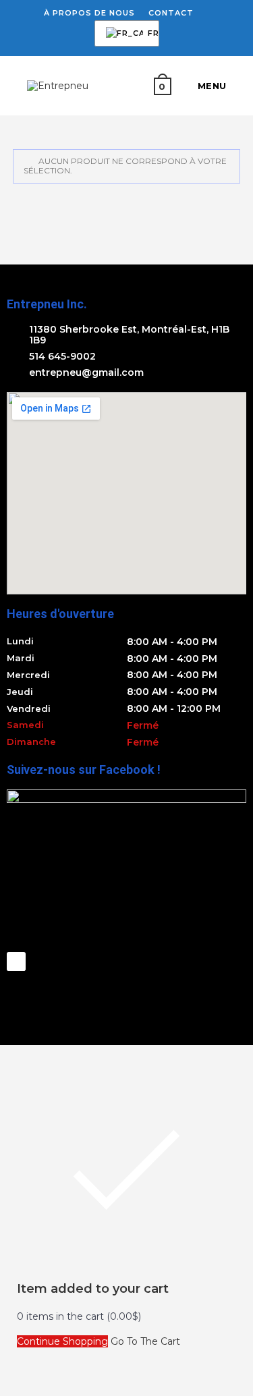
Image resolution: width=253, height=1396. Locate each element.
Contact (171, 13)
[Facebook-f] (16, 961)
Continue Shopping (62, 1341)
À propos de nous (89, 13)
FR (124, 34)
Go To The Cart (145, 1341)
